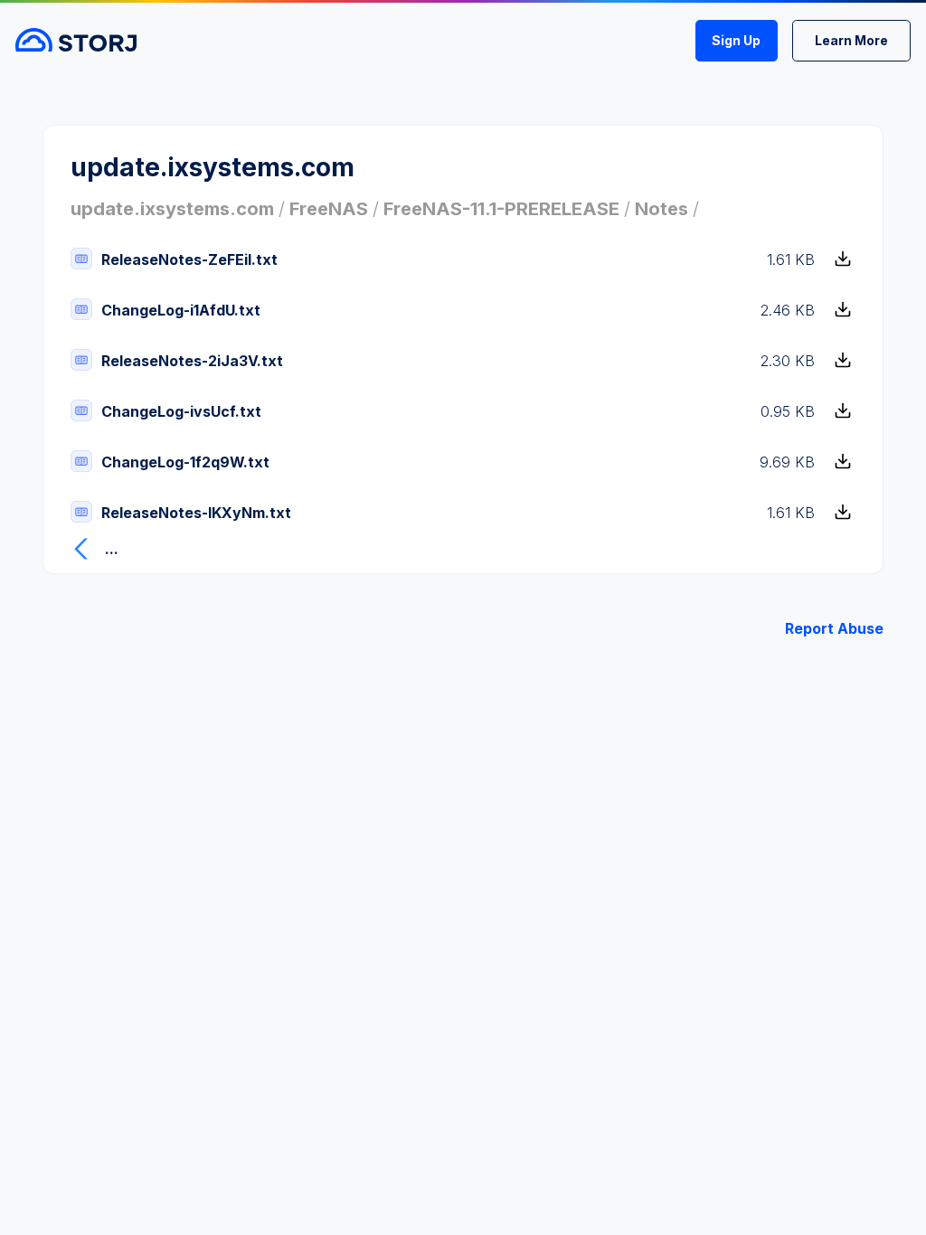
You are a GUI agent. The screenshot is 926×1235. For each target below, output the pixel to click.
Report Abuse (834, 628)
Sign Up (736, 40)
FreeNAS (328, 209)
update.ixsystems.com (172, 209)
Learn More (851, 40)
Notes (661, 209)
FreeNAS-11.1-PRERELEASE (501, 209)
